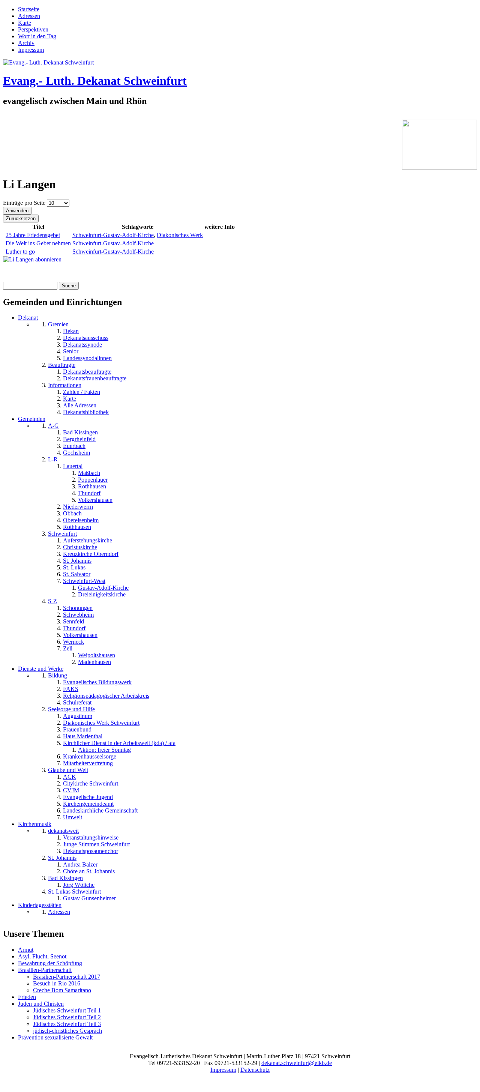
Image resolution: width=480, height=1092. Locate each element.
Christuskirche (80, 547)
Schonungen (78, 608)
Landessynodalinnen (87, 358)
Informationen (64, 385)
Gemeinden (31, 419)
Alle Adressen (79, 405)
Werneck (73, 641)
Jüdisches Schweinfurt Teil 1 (67, 1010)
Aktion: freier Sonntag (104, 750)
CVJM (71, 790)
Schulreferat (77, 702)
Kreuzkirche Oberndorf (90, 554)
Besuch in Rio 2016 (56, 983)
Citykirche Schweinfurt (90, 783)
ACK (69, 777)
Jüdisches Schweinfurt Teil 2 (67, 1017)
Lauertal (72, 466)
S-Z (52, 601)
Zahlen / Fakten (81, 392)
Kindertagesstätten (40, 905)
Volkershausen (95, 500)
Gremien (58, 324)
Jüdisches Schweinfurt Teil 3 (67, 1024)
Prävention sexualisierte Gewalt (55, 1037)
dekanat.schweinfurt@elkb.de (296, 1063)
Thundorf (89, 493)
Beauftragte (61, 365)
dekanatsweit (63, 831)
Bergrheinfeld (79, 439)
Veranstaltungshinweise (90, 837)
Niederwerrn (78, 506)
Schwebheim (78, 614)
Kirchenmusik (34, 824)
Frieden (27, 997)
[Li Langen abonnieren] (32, 259)
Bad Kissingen (80, 432)
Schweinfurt (62, 533)
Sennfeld (73, 621)
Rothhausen (92, 486)
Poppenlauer (93, 479)
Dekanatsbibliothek (86, 412)
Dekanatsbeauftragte (87, 371)
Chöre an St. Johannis (89, 871)
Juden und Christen (41, 1003)
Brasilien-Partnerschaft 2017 (66, 976)
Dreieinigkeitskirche (102, 594)
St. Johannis (77, 560)
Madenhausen (94, 662)
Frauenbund (77, 729)
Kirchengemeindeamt (88, 804)
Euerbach (74, 446)
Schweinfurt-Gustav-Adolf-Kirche (113, 235)
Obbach (72, 513)
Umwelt (72, 817)
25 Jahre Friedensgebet (33, 235)
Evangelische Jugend (88, 797)
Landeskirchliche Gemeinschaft (100, 810)
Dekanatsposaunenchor (90, 851)
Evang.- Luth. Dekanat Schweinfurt (95, 80)
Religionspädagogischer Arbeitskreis (106, 695)
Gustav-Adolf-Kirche (103, 587)
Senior (70, 351)
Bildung (57, 675)
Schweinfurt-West (84, 581)
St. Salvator (76, 574)
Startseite (28, 9)
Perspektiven (33, 29)
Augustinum (77, 716)
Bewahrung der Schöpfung (50, 963)
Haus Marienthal (82, 736)
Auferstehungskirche (87, 540)
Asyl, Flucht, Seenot (42, 956)
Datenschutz (255, 1069)
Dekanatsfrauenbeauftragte (94, 378)
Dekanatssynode (82, 344)
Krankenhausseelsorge (89, 756)
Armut (25, 949)
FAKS (70, 689)
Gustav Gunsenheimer (89, 898)
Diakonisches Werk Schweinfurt (101, 722)
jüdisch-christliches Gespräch (67, 1030)
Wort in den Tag (37, 36)
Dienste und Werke (40, 668)
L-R (53, 459)
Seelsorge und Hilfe (71, 709)
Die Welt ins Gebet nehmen (38, 243)
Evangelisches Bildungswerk (97, 682)
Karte (24, 23)
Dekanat (28, 317)
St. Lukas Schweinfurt (74, 891)
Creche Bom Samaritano (62, 990)
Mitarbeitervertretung (88, 763)
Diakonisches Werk (180, 235)
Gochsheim (76, 452)
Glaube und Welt (68, 770)
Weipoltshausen (96, 655)
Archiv (26, 43)
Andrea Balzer (80, 864)
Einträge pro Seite (25, 203)
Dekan (71, 331)
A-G (53, 425)
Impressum (31, 50)
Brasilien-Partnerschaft (45, 970)
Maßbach (89, 473)
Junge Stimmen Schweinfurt (96, 844)
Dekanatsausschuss (85, 338)
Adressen (29, 16)
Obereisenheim (81, 520)
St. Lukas (74, 567)
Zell (67, 648)
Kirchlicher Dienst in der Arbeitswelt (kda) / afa (119, 743)
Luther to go (20, 251)
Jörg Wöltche (78, 885)
